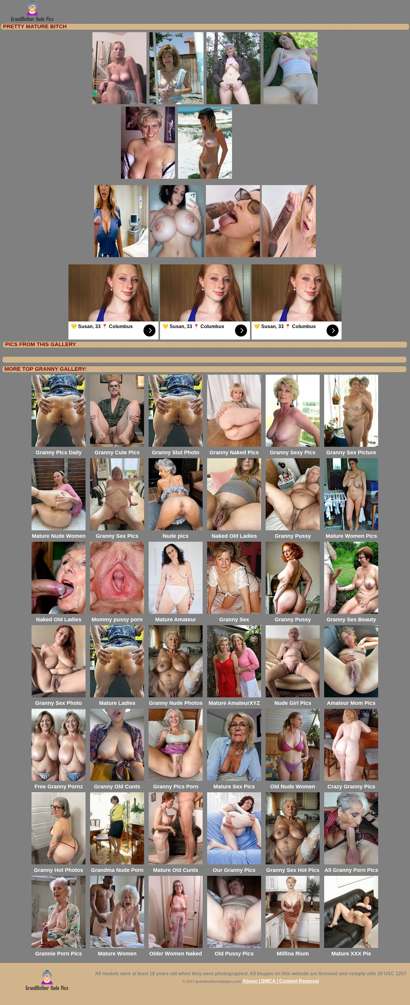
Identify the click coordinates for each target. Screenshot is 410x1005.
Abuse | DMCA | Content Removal (281, 981)
